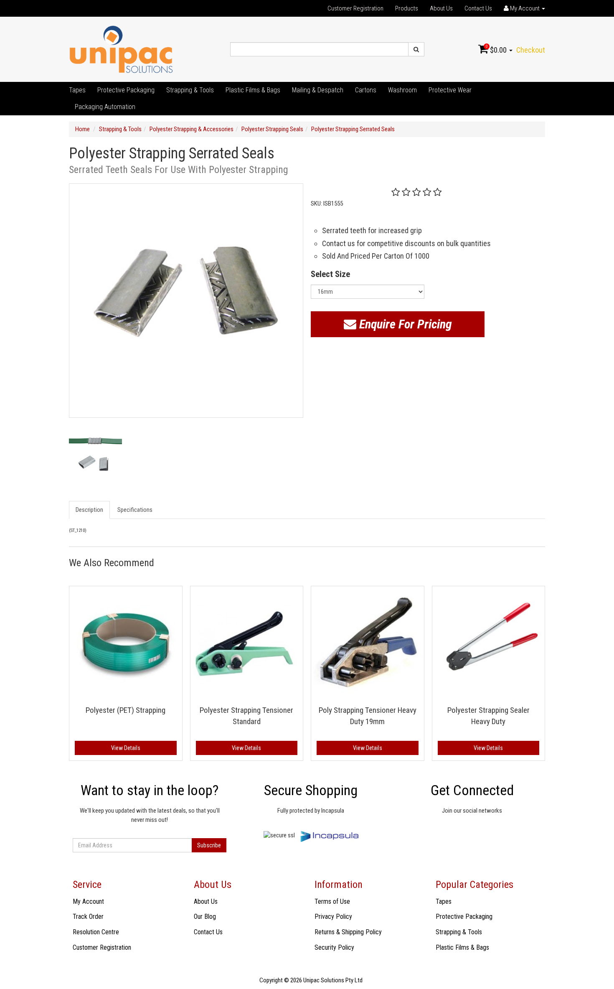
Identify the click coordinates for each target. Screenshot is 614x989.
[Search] (416, 49)
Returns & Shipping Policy (348, 932)
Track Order (88, 916)
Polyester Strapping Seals (272, 129)
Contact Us (478, 8)
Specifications (134, 510)
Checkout (530, 50)
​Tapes (77, 90)
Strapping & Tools (190, 90)
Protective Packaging (126, 90)
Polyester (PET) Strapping (125, 710)
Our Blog (205, 916)
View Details (125, 748)
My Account (88, 901)
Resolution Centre (96, 932)
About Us (441, 8)
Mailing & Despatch (317, 90)
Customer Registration (355, 8)
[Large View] (95, 453)
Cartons (365, 90)
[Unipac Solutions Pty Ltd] (121, 49)
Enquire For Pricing (404, 324)
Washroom (402, 90)
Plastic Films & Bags (253, 90)
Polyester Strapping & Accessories (191, 129)
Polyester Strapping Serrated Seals (353, 129)
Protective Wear (450, 90)
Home (82, 129)
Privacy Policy (333, 916)
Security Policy (334, 947)
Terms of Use (332, 901)
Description (89, 510)
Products (406, 8)
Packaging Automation (105, 107)
